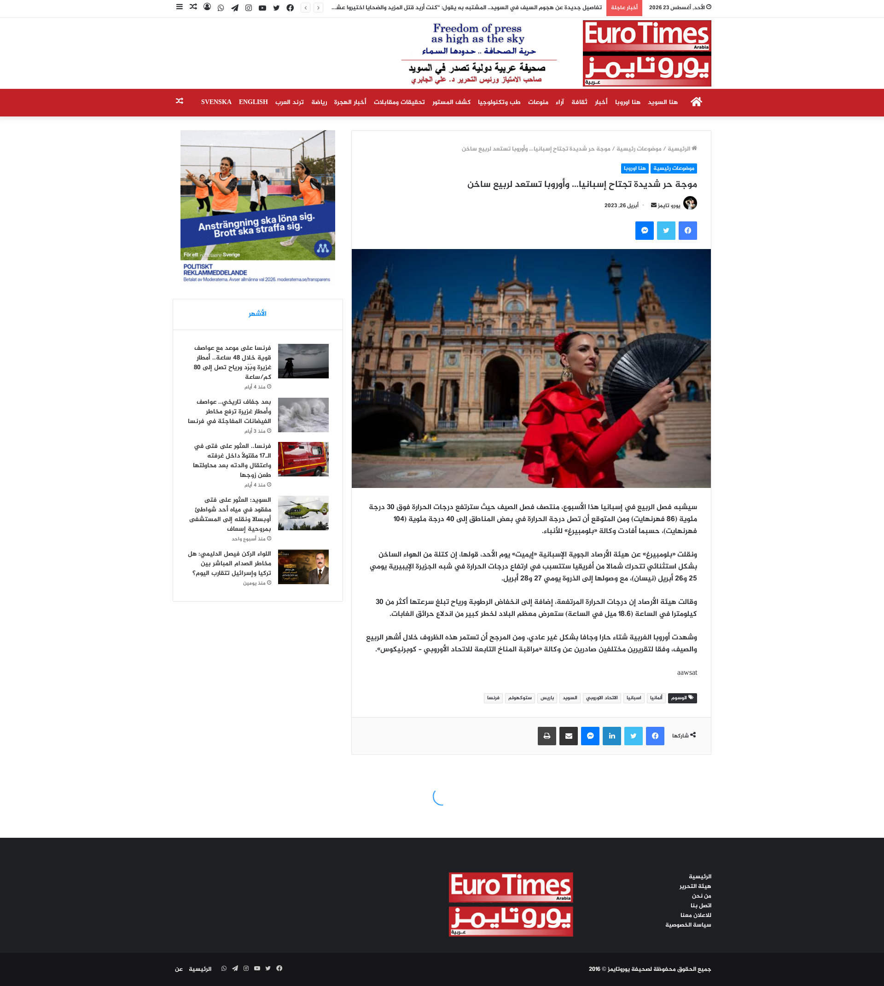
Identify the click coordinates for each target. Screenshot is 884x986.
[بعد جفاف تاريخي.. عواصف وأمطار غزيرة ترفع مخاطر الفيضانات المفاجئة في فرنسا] (303, 415)
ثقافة (579, 102)
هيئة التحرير (695, 887)
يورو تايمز (669, 205)
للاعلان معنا (695, 916)
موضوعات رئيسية (639, 149)
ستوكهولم (520, 698)
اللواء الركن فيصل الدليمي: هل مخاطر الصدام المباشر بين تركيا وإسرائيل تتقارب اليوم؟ (229, 564)
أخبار (601, 102)
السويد (570, 698)
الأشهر (258, 314)
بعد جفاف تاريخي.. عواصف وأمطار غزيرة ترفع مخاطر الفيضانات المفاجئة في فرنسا (229, 412)
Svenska (216, 102)
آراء (560, 102)
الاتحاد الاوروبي (602, 698)
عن (179, 969)
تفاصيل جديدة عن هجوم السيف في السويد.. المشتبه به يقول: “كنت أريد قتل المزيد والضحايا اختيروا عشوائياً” (462, 8)
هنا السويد (663, 102)
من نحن (701, 896)
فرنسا (493, 698)
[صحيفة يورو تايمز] (533, 53)
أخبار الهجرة (350, 102)
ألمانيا (656, 698)
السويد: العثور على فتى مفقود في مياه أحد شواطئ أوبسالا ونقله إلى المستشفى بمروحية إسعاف (230, 514)
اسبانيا (634, 698)
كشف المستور (451, 102)
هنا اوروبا (627, 102)
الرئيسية (680, 149)
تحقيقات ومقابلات (399, 102)
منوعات (538, 102)
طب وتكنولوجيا (499, 102)
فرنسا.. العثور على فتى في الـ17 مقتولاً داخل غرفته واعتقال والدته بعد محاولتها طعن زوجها (232, 461)
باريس (547, 698)
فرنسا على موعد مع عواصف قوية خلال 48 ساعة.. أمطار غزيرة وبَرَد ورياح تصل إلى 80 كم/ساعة (232, 363)
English (253, 102)
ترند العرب (289, 102)
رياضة (319, 102)
